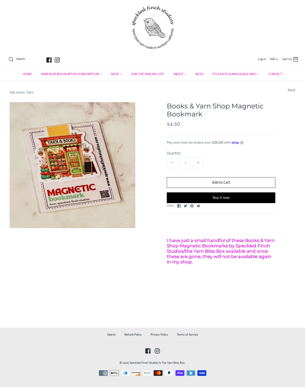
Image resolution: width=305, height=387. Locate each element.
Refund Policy (133, 334)
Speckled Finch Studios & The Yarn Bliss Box (157, 363)
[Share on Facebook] (179, 206)
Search (111, 334)
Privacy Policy (159, 334)
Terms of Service (187, 334)
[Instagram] (57, 60)
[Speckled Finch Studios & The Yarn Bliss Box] (152, 7)
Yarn (29, 93)
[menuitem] (27, 74)
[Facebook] (49, 60)
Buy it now (221, 198)
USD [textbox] (274, 58)
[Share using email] (198, 206)
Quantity (174, 153)
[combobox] (274, 58)
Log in (262, 59)
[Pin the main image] (192, 206)
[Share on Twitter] (185, 206)
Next (291, 90)
